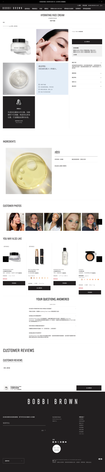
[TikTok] (63, 442)
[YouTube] (65, 442)
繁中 (53, 460)
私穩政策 (78, 462)
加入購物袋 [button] (87, 41)
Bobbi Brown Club (57, 419)
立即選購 (75, 54)
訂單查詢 (81, 419)
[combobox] (13, 460)
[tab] (13, 360)
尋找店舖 (84, 5)
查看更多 (20, 272)
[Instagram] (53, 442)
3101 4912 (81, 433)
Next (99, 259)
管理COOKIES (88, 462)
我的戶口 (54, 421)
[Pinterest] (60, 442)
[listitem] (14, 269)
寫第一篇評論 (14, 26)
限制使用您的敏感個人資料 (70, 462)
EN (55, 460)
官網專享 (81, 425)
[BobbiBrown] (12, 8)
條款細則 (54, 462)
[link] (101, 5)
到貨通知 (14, 283)
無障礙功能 (83, 462)
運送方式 (81, 423)
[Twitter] (58, 442)
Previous (6, 259)
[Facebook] (55, 442)
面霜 (4, 22)
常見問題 (81, 427)
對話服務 (81, 431)
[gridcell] (31, 278)
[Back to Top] (100, 468)
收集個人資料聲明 (60, 462)
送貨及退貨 (81, 421)
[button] (56, 8)
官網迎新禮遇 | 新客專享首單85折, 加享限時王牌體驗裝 (52, 1)
